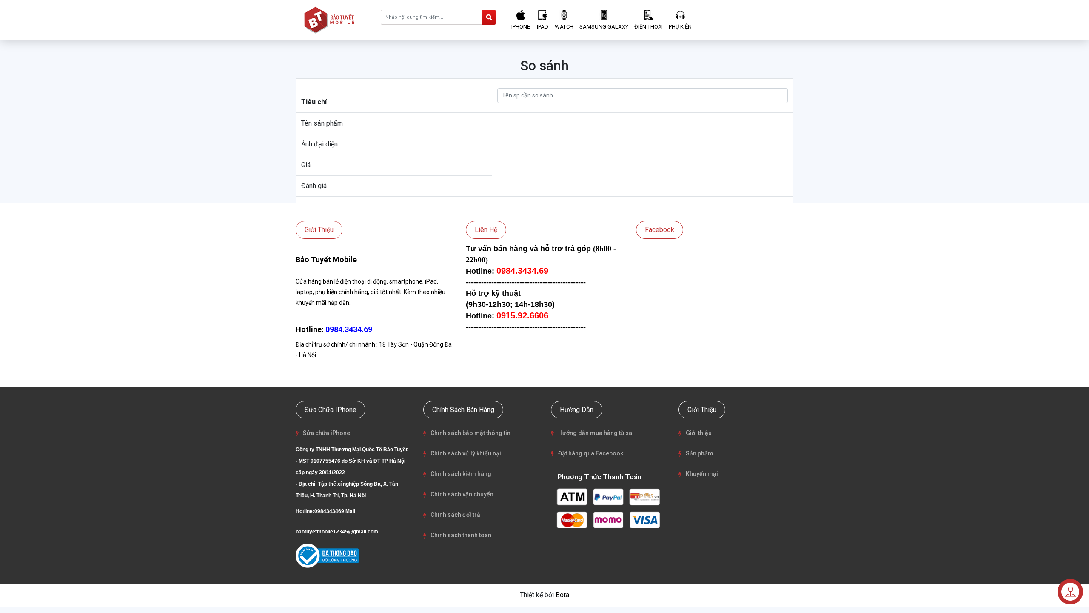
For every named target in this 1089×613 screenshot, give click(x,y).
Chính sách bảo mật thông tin (470, 433)
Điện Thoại (648, 26)
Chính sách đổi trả (455, 514)
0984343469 (329, 511)
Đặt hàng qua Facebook (590, 453)
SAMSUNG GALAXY (603, 26)
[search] (489, 17)
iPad (542, 26)
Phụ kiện (680, 26)
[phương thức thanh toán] (608, 507)
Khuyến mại (702, 473)
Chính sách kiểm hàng (460, 473)
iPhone (520, 26)
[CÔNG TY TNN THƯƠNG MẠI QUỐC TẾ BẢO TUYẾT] (331, 20)
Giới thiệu (699, 433)
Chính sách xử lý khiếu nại (465, 453)
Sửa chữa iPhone (326, 433)
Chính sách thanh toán (460, 535)
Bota (562, 595)
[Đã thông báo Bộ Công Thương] (327, 556)
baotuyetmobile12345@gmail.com (337, 532)
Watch (564, 26)
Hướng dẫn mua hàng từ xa (595, 433)
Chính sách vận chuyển (461, 494)
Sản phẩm (699, 453)
